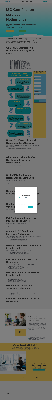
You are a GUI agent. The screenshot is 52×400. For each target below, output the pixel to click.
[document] (26, 200)
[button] (36, 187)
